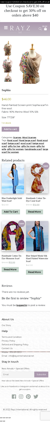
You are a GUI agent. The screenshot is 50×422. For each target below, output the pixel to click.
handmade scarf (33, 149)
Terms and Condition (12, 337)
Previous (17, 61)
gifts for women (15, 149)
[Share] (7, 417)
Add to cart (10, 129)
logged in (21, 305)
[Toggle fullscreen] (4, 417)
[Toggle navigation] (6, 27)
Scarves (17, 137)
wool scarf (26, 143)
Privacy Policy (8, 341)
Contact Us (7, 348)
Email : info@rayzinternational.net (18, 356)
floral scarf (12, 140)
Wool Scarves (29, 137)
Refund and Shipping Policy (15, 344)
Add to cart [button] (11, 211)
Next (45, 61)
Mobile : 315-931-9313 (12, 352)
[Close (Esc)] (9, 417)
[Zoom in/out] (1, 417)
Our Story (6, 325)
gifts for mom (28, 146)
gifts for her (14, 146)
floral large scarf (27, 140)
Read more (34, 211)
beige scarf (14, 143)
